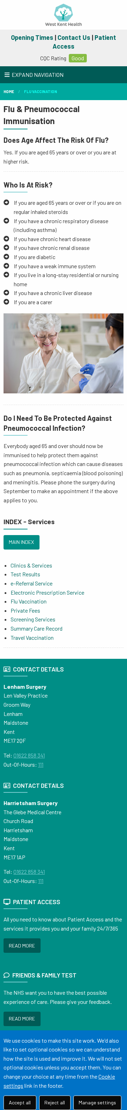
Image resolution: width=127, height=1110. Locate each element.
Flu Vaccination (40, 91)
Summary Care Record (36, 628)
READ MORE (22, 946)
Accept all (20, 1102)
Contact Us (74, 37)
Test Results (25, 574)
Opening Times (32, 37)
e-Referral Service (32, 583)
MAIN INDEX (21, 542)
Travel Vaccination (32, 637)
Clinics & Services (31, 565)
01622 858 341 (29, 755)
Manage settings (97, 1102)
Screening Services (33, 619)
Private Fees (25, 610)
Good (78, 58)
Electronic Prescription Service (47, 592)
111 (40, 764)
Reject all (54, 1102)
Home (9, 91)
